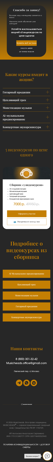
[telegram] (19, 383)
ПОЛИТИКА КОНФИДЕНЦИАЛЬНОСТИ (20, 445)
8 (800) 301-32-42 (27, 359)
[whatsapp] (26, 383)
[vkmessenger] (34, 383)
